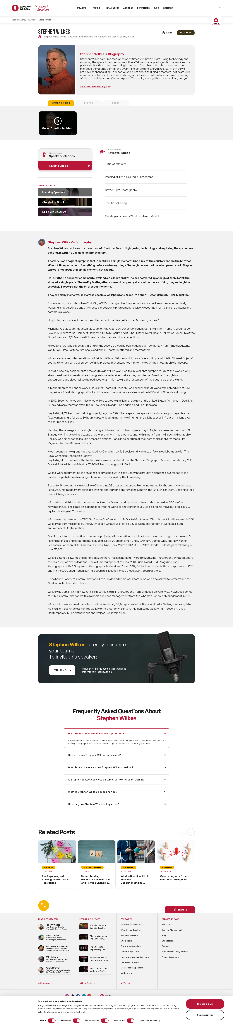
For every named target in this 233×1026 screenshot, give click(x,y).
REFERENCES (143, 8)
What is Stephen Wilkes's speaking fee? (92, 791)
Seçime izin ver (205, 1015)
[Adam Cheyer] (41, 972)
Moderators (126, 973)
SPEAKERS (82, 8)
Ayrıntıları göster (148, 1020)
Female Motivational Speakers (135, 957)
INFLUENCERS (112, 8)
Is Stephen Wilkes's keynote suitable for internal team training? (107, 779)
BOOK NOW (185, 32)
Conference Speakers (131, 946)
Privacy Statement (170, 957)
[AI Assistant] (216, 21)
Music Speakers (128, 941)
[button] (191, 832)
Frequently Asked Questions (175, 951)
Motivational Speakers (131, 924)
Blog (164, 935)
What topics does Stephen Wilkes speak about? (97, 733)
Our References (169, 941)
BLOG (156, 8)
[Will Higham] (41, 961)
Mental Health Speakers (132, 968)
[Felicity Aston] (41, 929)
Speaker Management (172, 930)
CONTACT (168, 8)
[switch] (76, 1020)
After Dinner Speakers (131, 930)
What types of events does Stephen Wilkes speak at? (100, 767)
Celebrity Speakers (130, 951)
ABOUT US (128, 8)
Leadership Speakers (131, 962)
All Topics (125, 983)
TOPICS (96, 8)
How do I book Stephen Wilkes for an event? (94, 755)
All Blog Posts (85, 983)
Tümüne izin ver (205, 1004)
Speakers (32, 20)
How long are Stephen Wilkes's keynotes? (93, 804)
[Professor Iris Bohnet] (41, 950)
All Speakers (44, 983)
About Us (166, 924)
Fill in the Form (62, 670)
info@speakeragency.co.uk (97, 671)
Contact (165, 946)
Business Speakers (129, 935)
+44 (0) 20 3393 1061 (102, 668)
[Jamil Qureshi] (41, 940)
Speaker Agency (19, 20)
